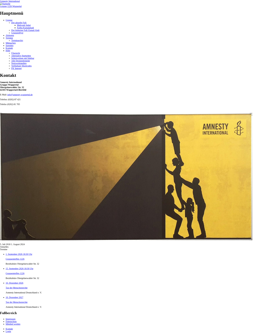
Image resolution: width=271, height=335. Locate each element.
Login (8, 331)
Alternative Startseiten (21, 55)
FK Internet (16, 68)
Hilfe (8, 50)
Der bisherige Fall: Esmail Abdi (25, 30)
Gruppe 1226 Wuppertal (11, 6)
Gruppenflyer (17, 33)
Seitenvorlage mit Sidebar (22, 58)
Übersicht (15, 53)
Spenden (9, 45)
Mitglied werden (13, 324)
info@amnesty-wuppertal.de (20, 94)
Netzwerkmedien (19, 63)
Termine (9, 38)
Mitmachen (11, 43)
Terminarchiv (17, 40)
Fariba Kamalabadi (25, 28)
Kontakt (9, 48)
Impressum (10, 319)
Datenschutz (11, 321)
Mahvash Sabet (24, 25)
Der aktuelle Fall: (19, 22)
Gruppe (9, 20)
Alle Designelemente (20, 61)
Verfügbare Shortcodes (21, 66)
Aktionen (10, 35)
